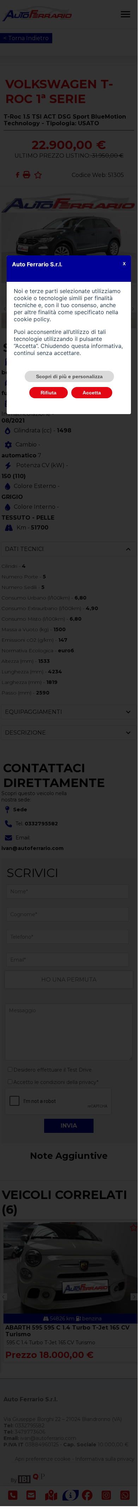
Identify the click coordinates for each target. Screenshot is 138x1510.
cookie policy (31, 319)
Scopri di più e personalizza (69, 376)
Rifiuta (48, 392)
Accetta (92, 392)
